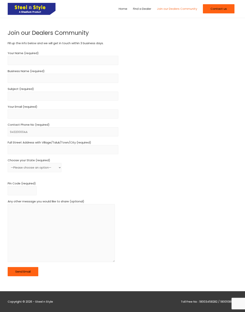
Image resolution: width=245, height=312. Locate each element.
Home (123, 9)
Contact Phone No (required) (29, 125)
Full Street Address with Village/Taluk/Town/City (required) (49, 142)
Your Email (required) (22, 107)
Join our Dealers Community (177, 9)
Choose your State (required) (29, 160)
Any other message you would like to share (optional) (46, 201)
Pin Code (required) (22, 183)
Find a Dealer (142, 9)
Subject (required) (21, 89)
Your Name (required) (23, 53)
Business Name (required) (26, 71)
